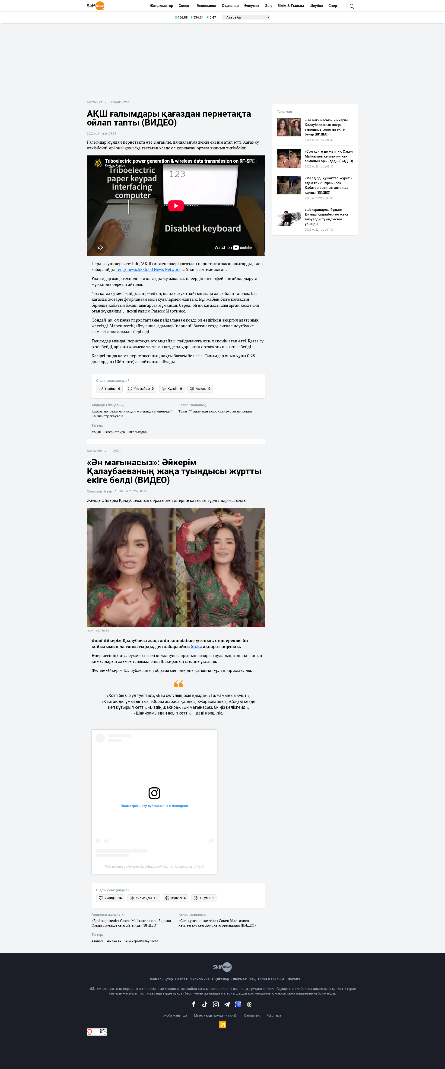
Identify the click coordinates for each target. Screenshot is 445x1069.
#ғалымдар (138, 432)
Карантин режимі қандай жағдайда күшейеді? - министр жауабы (132, 414)
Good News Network (162, 269)
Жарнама (274, 1015)
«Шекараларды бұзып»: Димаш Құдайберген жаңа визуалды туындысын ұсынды (326, 217)
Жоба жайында (175, 1015)
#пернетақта (115, 432)
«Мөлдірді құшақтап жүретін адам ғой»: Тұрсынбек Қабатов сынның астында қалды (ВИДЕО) (329, 185)
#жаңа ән (114, 941)
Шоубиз (316, 5)
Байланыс (252, 1015)
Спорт (333, 5)
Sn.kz (196, 646)
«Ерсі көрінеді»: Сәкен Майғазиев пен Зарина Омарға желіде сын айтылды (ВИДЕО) (131, 923)
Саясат (185, 5)
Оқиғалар (230, 5)
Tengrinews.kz (129, 269)
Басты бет (94, 102)
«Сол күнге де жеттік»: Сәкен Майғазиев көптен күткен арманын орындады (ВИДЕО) (217, 923)
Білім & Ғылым (290, 5)
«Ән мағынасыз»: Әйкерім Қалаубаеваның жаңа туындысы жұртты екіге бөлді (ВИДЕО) (326, 127)
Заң (268, 5)
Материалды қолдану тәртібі (215, 1015)
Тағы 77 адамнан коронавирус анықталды (215, 411)
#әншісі (97, 941)
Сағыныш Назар (99, 491)
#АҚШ (96, 432)
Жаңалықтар (161, 5)
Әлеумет (252, 5)
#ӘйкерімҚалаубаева (142, 941)
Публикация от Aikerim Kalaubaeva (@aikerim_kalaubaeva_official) (154, 866)
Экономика (206, 5)
